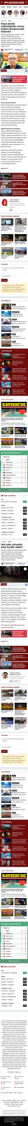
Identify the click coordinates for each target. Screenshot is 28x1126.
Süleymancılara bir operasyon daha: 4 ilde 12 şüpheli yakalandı (19, 322)
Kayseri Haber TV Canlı (14, 1106)
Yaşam (21, 1104)
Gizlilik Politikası (19, 1121)
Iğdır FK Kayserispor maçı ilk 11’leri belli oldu (17, 345)
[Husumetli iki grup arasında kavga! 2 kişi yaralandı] (7, 693)
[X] (11, 1072)
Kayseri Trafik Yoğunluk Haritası (19, 1082)
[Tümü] (26, 300)
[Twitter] (16, 681)
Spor (20, 7)
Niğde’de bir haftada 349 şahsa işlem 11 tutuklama (7, 257)
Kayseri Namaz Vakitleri (6, 1082)
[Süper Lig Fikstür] (26, 495)
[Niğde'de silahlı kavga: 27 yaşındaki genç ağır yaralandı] (7, 237)
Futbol (14, 334)
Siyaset (15, 7)
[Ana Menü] (1, 2)
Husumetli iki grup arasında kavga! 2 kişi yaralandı (6, 699)
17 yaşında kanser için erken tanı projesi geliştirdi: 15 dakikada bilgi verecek (6, 228)
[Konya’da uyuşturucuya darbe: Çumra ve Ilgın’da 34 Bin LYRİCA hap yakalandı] (21, 720)
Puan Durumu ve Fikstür (6, 1088)
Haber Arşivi (20, 1092)
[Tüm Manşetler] (26, 399)
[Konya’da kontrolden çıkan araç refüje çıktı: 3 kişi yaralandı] (7, 720)
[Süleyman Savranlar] (4, 675)
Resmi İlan (7, 1104)
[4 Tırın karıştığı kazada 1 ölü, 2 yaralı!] (7, 706)
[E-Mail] (11, 210)
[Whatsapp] (19, 1072)
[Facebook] (13, 681)
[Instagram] (19, 681)
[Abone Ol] (26, 71)
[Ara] (26, 2)
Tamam (14, 1124)
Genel (14, 304)
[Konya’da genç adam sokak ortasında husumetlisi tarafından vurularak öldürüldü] (21, 706)
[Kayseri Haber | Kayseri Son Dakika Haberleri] (14, 2)
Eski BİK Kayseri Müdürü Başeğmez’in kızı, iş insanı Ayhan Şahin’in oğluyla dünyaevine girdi (19, 308)
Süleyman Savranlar (15, 674)
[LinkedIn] (17, 1072)
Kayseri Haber (16, 312)
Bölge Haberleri (14, 1102)
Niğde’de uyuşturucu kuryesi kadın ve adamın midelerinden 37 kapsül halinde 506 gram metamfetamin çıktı (20, 229)
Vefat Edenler (15, 326)
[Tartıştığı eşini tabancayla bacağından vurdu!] (21, 693)
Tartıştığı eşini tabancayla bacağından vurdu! (20, 699)
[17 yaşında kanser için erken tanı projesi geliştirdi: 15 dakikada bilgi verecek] (7, 222)
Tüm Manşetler (20, 1087)
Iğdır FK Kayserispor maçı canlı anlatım (18, 337)
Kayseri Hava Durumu (19, 1077)
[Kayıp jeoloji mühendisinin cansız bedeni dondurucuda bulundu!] (14, 60)
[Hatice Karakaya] (4, 202)
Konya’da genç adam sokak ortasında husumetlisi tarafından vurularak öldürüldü (20, 712)
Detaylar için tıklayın (14, 490)
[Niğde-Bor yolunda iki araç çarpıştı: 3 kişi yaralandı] (21, 251)
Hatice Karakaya (14, 201)
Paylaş (4, 70)
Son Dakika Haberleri (8, 1092)
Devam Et (12, 207)
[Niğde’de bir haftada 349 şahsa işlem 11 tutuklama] (7, 251)
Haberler (3, 20)
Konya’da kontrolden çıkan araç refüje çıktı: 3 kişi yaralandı (7, 727)
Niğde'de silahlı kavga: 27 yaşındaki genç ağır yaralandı (7, 243)
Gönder (4, 280)
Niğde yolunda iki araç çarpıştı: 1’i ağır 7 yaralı (20, 243)
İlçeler (21, 1102)
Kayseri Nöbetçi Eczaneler (6, 1077)
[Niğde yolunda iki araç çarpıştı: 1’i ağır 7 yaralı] (21, 237)
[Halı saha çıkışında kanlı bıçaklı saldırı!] (14, 574)
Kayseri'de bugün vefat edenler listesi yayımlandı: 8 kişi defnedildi (19, 330)
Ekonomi (6, 1102)
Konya (9, 541)
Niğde (9, 20)
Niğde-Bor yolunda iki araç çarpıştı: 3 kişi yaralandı (20, 257)
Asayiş (3, 7)
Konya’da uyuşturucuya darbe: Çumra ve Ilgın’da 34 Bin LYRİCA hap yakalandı (20, 727)
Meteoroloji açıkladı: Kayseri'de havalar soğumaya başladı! (17, 315)
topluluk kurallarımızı (15, 285)
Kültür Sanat (14, 1104)
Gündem (9, 7)
